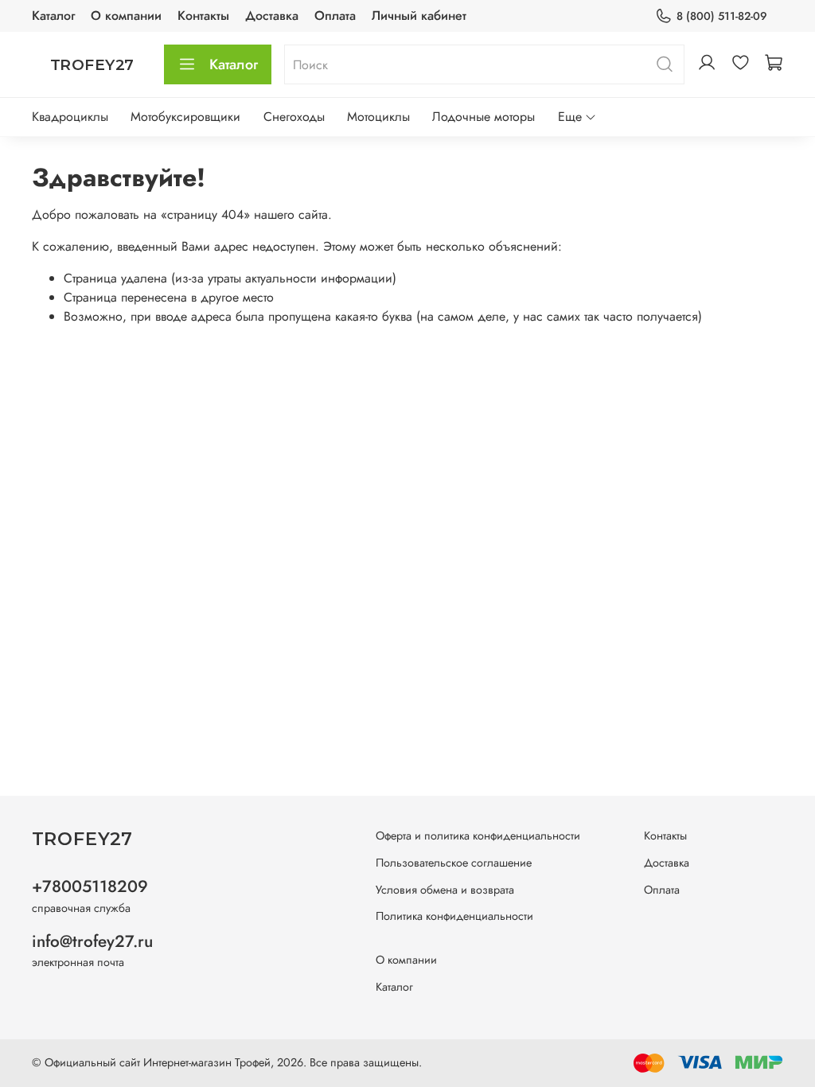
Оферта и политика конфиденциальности (478, 835)
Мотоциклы (378, 116)
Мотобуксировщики (185, 116)
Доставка (271, 15)
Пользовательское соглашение (454, 863)
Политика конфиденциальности (454, 916)
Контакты (203, 15)
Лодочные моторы (483, 116)
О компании (126, 15)
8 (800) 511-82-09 (722, 16)
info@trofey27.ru (92, 941)
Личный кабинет (419, 15)
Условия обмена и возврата (445, 890)
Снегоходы (294, 116)
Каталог (53, 15)
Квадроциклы (70, 116)
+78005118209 (90, 886)
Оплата (335, 15)
